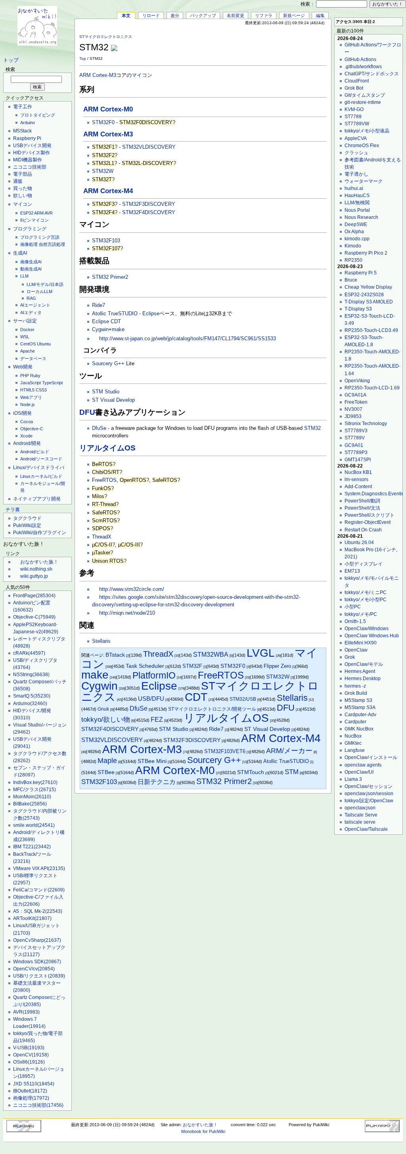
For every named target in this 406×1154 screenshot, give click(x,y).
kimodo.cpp (357, 239)
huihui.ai (354, 188)
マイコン (22, 204)
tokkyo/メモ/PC (361, 614)
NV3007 (353, 409)
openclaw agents (363, 765)
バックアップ (203, 15)
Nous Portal (357, 210)
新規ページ (294, 15)
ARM (39, 213)
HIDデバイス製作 (31, 152)
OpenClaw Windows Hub (372, 635)
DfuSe (99, 428)
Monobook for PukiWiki (203, 1131)
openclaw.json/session (369, 793)
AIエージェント (35, 305)
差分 (174, 15)
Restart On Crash (363, 530)
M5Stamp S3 (358, 700)
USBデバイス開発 (32, 145)
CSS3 (41, 389)
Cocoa (26, 421)
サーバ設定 (25, 321)
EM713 (352, 571)
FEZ (157, 719)
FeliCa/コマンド (39, 890)
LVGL (261, 653)
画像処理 (29, 244)
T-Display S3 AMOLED (369, 302)
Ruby (35, 375)
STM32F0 (103, 122)
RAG (31, 298)
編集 (320, 15)
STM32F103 (106, 240)
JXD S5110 (33, 1084)
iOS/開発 (22, 413)
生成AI (20, 253)
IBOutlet (30, 1091)
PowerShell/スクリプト (370, 515)
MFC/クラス (34, 789)
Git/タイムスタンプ (365, 95)
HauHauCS (357, 195)
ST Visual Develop (113, 400)
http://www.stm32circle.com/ (131, 589)
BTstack (115, 655)
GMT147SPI (358, 459)
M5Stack (22, 131)
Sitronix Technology (366, 423)
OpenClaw (356, 650)
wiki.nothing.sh (36, 569)
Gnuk (103, 709)
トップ (11, 60)
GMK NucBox (359, 729)
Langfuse (355, 750)
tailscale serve (360, 822)
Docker (27, 329)
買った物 (22, 188)
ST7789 (353, 116)
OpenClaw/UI (359, 772)
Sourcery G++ (108, 363)
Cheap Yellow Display (368, 287)
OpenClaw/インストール (371, 757)
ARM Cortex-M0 (108, 109)
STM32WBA (210, 654)
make (118, 329)
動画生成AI (31, 268)
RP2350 (353, 260)
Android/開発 (27, 443)
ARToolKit (32, 918)
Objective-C (31, 428)
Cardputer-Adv (360, 714)
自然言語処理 (52, 244)
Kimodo (353, 246)
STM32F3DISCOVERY (148, 204)
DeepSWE (356, 224)
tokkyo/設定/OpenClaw (369, 800)
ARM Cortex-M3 (97, 75)
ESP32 (26, 213)
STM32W (102, 171)
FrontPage (34, 595)
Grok (350, 657)
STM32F (192, 666)
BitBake (30, 804)
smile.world (34, 825)
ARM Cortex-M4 (108, 191)
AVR (48, 213)
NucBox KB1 (358, 472)
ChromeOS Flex (362, 145)
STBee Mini (152, 761)
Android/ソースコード (41, 458)
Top (82, 58)
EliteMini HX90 (361, 643)
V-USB (28, 1047)
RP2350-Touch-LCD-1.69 (372, 388)
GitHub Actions (360, 59)
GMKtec (353, 743)
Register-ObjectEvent (368, 522)
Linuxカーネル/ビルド (41, 476)
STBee (106, 772)
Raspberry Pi (27, 138)
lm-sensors (356, 479)
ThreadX (101, 537)
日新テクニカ (157, 781)
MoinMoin (32, 796)
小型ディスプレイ (364, 564)
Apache (27, 351)
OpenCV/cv (34, 969)
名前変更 (235, 15)
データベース (33, 358)
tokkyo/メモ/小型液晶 (367, 131)
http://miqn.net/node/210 (127, 613)
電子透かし (356, 174)
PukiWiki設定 (27, 525)
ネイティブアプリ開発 (37, 499)
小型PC (353, 607)
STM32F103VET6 (224, 751)
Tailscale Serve (361, 815)
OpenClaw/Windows (367, 628)
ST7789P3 (356, 452)
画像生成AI (31, 261)
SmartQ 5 (31, 696)
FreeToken (356, 402)
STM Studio (105, 392)
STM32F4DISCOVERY (148, 212)
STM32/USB (243, 699)
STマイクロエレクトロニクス (105, 37)
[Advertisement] (234, 43)
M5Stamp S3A (360, 707)
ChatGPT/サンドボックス (372, 74)
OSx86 (29, 1062)
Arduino (27, 122)
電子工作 (22, 106)
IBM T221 (32, 846)
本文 (126, 15)
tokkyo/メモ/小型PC (366, 599)
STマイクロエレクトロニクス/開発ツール (212, 709)
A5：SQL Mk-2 (37, 911)
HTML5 (27, 389)
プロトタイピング (37, 115)
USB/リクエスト (39, 976)
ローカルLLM (39, 291)
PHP (24, 375)
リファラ (263, 15)
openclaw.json (360, 808)
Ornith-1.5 (355, 621)
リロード (151, 15)
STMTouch (250, 772)
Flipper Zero (277, 666)
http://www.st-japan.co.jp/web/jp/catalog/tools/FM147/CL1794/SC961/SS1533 (187, 338)
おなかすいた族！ (39, 562)
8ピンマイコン (34, 220)
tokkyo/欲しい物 (105, 719)
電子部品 (22, 174)
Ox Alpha (354, 231)
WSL (24, 336)
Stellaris (101, 641)
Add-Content (358, 486)
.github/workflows (363, 66)
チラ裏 (13, 509)
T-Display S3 (358, 309)
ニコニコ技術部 (29, 167)
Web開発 (23, 367)
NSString (31, 674)
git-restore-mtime (363, 102)
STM (292, 772)
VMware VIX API (39, 868)
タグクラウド (27, 518)
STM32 (312, 428)
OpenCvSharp (37, 940)
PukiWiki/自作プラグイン (39, 532)
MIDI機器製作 (27, 160)
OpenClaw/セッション (369, 786)
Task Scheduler (145, 666)
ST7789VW (357, 124)
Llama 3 (353, 779)
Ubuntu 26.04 (359, 542)
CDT (116, 321)
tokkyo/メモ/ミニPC (366, 592)
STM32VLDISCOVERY (149, 147)
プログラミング (29, 229)
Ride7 (98, 305)
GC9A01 (354, 445)
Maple (107, 760)
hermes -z (355, 686)
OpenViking (357, 380)
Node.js (27, 404)
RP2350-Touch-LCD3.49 (371, 330)
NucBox (353, 736)
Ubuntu (44, 343)
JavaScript (30, 382)
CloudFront (357, 81)
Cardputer (355, 722)
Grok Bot (354, 88)
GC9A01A (355, 395)
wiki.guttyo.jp (34, 576)
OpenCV (31, 1055)
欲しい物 (22, 195)
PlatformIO (154, 675)
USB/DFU (151, 698)
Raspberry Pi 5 (361, 273)
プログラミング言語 (39, 237)
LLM (24, 276)
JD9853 (353, 416)
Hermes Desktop (363, 678)
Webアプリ (31, 397)
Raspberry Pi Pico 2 (366, 253)
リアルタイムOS (107, 448)
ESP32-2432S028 (364, 294)
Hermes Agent (360, 671)
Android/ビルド (34, 451)
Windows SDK (37, 961)
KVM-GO (354, 109)
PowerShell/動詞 (362, 501)
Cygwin (100, 329)
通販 (18, 181)
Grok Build (356, 693)
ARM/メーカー (289, 750)
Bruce (351, 280)
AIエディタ (31, 312)
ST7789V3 (356, 430)
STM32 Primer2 (110, 277)
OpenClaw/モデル (364, 664)
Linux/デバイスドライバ (38, 467)
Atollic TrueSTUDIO (115, 313)
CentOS (28, 343)
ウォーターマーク (364, 181)
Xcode (26, 435)
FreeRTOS (104, 480)
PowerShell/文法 (362, 508)
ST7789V (355, 438)
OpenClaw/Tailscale (366, 829)
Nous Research (361, 217)
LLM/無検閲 (357, 202)
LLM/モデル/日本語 (45, 284)
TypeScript (52, 382)
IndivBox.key (35, 782)
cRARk (29, 653)
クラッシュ (356, 152)
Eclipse (150, 313)
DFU (87, 412)
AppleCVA (356, 138)
